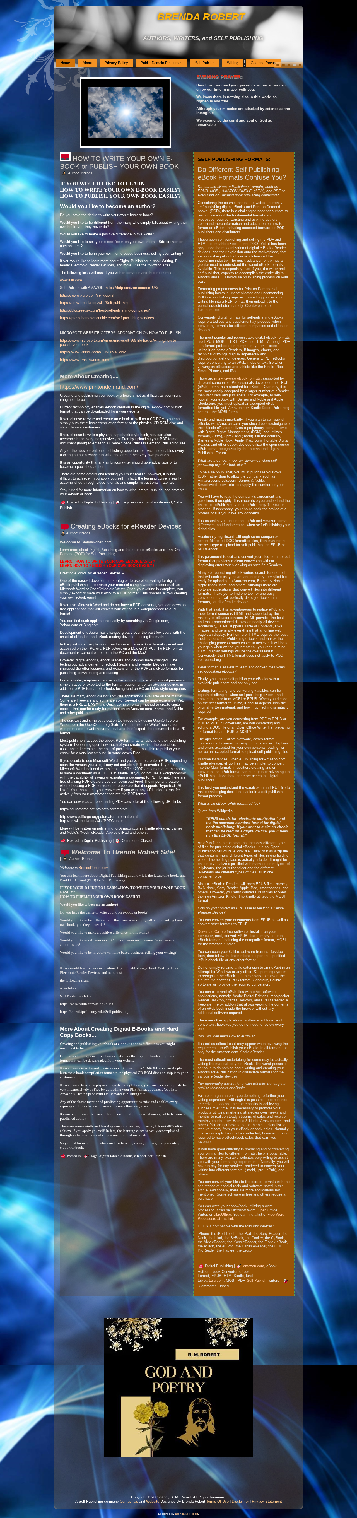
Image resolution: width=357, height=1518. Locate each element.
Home (65, 63)
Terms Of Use (217, 1501)
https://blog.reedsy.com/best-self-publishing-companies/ (105, 310)
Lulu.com (216, 1280)
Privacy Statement (267, 1501)
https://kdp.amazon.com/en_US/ (132, 288)
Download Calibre (212, 931)
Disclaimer (240, 1501)
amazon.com (253, 1266)
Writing (232, 63)
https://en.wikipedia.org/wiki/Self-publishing (94, 303)
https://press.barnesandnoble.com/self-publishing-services (107, 318)
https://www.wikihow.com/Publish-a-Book (93, 352)
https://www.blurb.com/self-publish (87, 295)
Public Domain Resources (161, 63)
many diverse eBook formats (237, 378)
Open (262, 1210)
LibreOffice (222, 1214)
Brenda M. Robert (186, 1513)
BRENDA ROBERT (201, 17)
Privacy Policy (116, 63)
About (87, 63)
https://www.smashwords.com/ (84, 360)
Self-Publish (256, 1280)
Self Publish (204, 63)
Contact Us (129, 1501)
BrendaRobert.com (94, 868)
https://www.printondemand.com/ (99, 387)
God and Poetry (263, 63)
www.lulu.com (71, 280)
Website (152, 1501)
